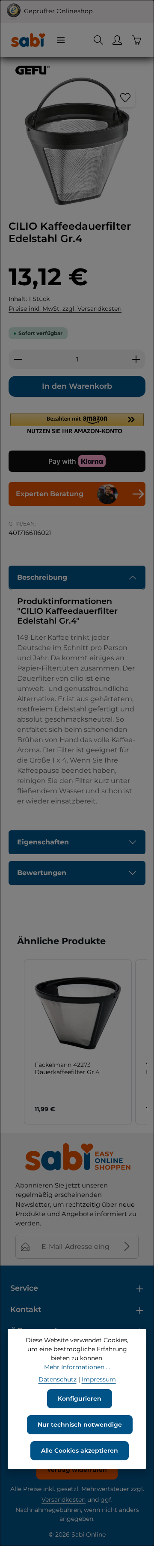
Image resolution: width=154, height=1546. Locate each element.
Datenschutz (57, 1379)
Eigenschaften (43, 842)
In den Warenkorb (77, 385)
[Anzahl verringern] (18, 359)
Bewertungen (41, 873)
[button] (77, 423)
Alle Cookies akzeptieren (79, 1450)
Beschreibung (42, 577)
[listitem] (78, 1041)
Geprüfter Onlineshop (58, 11)
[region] (77, 141)
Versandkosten (63, 1499)
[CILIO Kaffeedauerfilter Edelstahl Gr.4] (77, 141)
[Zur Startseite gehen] (28, 40)
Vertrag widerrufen (77, 1470)
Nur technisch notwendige (80, 1424)
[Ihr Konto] (117, 40)
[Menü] (60, 40)
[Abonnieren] (126, 1246)
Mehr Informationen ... (77, 1367)
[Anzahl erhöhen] (136, 359)
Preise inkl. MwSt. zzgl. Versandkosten (65, 308)
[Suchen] (98, 40)
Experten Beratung (49, 494)
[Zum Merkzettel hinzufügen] (125, 97)
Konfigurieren (79, 1398)
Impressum (99, 1379)
